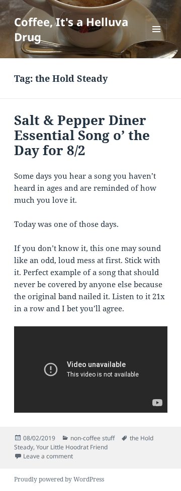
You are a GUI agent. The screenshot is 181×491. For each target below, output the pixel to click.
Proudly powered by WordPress (59, 479)
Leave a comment (48, 456)
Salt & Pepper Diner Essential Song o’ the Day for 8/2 (82, 135)
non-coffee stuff (92, 438)
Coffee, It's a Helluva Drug (71, 29)
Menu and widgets (156, 39)
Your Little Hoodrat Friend (72, 447)
